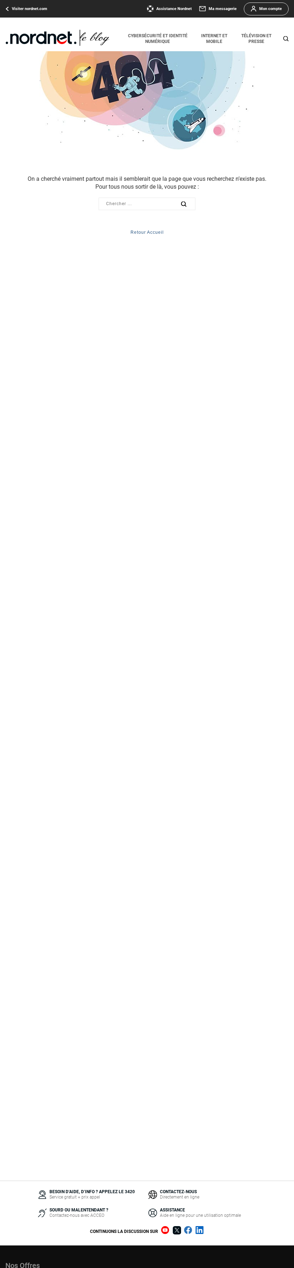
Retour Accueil (147, 232)
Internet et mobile (214, 38)
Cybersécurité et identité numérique (158, 38)
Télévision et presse (256, 38)
